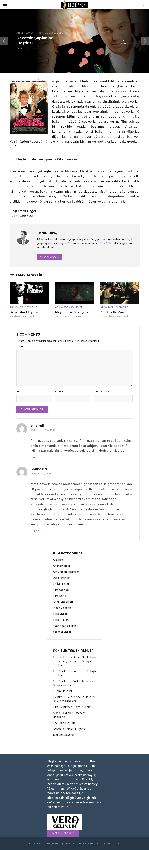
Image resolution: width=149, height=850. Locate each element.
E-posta (60, 391)
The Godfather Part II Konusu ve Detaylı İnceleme (74, 683)
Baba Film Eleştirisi (24, 312)
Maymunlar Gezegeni (72, 312)
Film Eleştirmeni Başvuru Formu (73, 707)
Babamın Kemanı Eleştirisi (69, 729)
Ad (18, 391)
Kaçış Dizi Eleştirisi (64, 723)
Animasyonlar (25, 33)
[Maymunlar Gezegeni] (74, 293)
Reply (36, 457)
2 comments (124, 44)
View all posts (49, 257)
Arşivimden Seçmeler (50, 33)
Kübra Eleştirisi (62, 691)
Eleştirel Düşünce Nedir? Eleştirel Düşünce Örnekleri (74, 699)
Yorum (21, 346)
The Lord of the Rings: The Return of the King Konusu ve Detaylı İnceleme (74, 661)
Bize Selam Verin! (63, 833)
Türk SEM (105, 243)
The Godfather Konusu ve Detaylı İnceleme (74, 673)
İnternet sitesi (102, 391)
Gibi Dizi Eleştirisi (63, 735)
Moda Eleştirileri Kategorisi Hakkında (69, 715)
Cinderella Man (112, 312)
